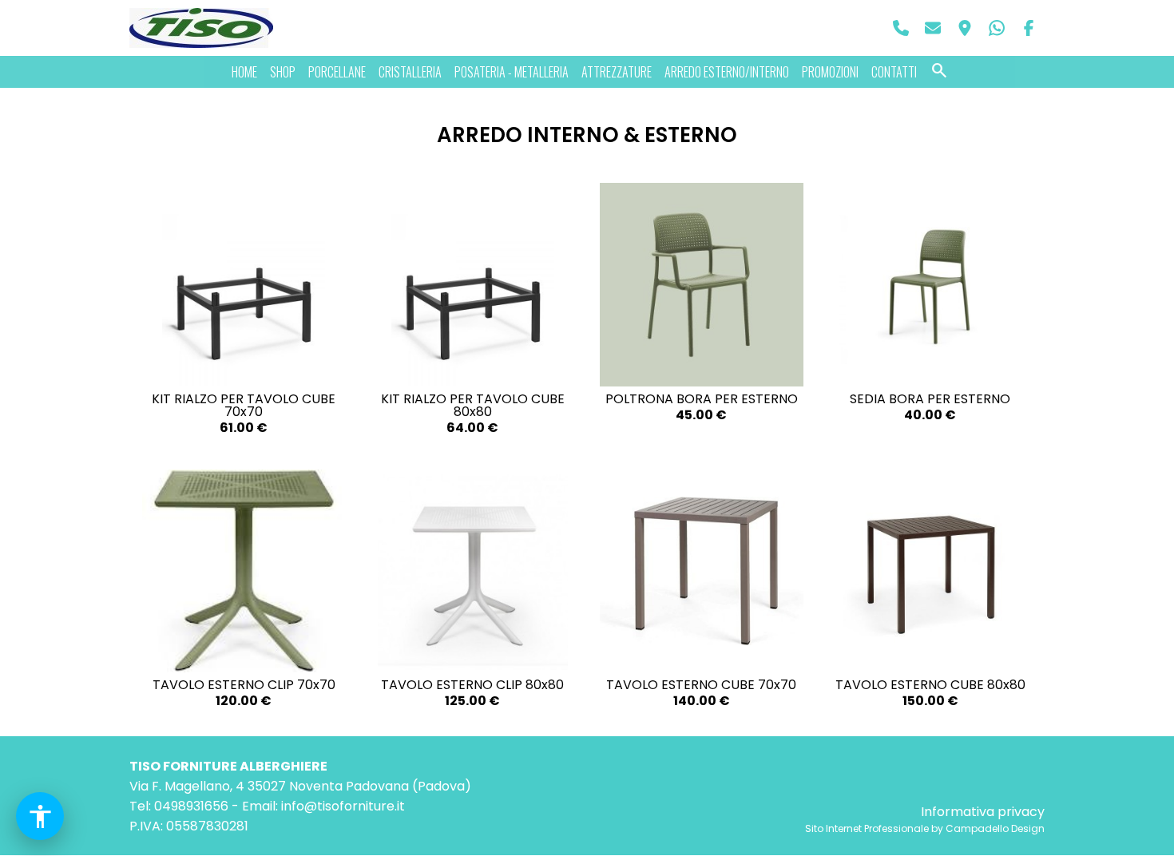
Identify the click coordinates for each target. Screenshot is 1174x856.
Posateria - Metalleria (511, 71)
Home (244, 71)
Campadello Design (995, 828)
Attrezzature (616, 71)
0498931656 (191, 806)
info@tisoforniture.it (343, 806)
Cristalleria (410, 71)
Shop (282, 71)
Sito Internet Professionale (867, 828)
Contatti (894, 71)
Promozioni (830, 71)
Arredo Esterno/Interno (726, 71)
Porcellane (337, 71)
